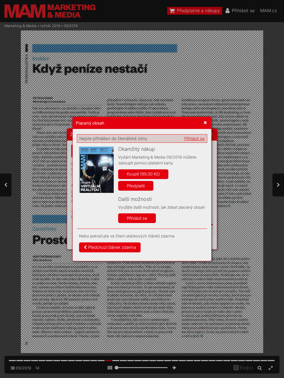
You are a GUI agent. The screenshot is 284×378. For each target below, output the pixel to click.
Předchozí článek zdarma (111, 247)
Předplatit (136, 185)
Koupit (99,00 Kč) (143, 174)
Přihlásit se (194, 138)
